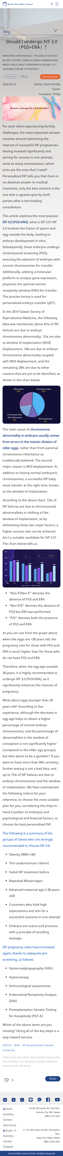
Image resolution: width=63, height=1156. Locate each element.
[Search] (52, 4)
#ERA (17, 1045)
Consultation (50, 76)
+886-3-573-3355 (52, 1116)
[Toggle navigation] (56, 4)
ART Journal (10, 76)
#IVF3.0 (7, 1045)
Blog (6, 31)
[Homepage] (18, 4)
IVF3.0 (24, 76)
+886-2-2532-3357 (51, 1141)
